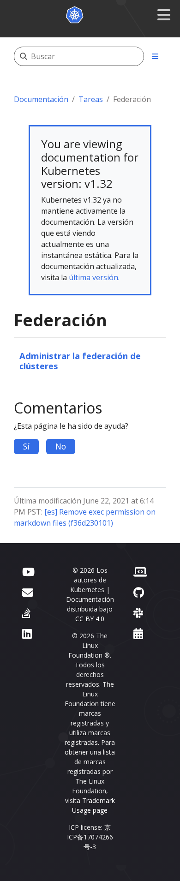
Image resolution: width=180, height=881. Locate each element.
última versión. (94, 277)
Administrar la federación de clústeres (80, 361)
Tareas (90, 99)
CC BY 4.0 (89, 618)
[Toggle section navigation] (155, 56)
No (60, 446)
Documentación (41, 99)
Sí (26, 446)
